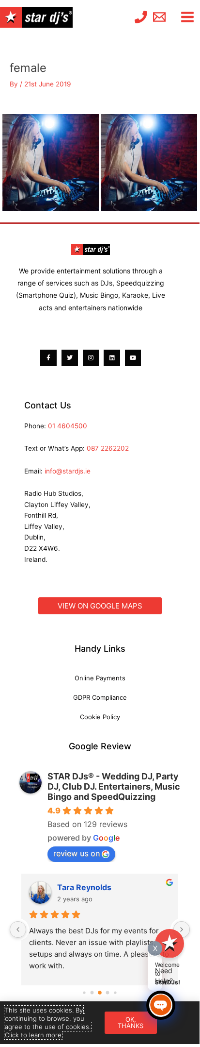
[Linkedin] (112, 358)
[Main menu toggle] (187, 17)
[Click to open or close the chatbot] (160, 1005)
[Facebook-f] (48, 358)
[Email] (159, 17)
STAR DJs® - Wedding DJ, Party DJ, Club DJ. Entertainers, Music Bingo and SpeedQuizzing (113, 786)
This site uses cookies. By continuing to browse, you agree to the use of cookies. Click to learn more (48, 1022)
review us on (76, 853)
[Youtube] (133, 358)
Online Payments (100, 678)
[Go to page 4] (115, 992)
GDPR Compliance (100, 697)
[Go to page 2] (100, 993)
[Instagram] (91, 358)
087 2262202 (108, 448)
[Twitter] (70, 358)
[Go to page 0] (84, 992)
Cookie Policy (100, 717)
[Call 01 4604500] (141, 17)
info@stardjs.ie (68, 471)
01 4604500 (67, 426)
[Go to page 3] (107, 992)
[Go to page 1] (92, 992)
